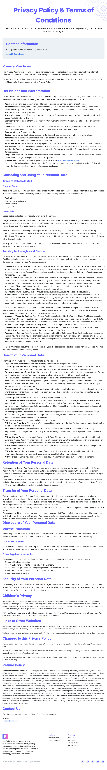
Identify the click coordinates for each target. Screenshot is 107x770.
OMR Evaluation (53, 737)
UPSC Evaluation (54, 740)
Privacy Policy (73, 743)
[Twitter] (82, 761)
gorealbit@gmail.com (15, 54)
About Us (71, 737)
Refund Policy (73, 745)
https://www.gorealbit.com (68, 160)
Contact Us (72, 740)
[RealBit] (21, 736)
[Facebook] (92, 761)
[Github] (87, 761)
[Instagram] (97, 761)
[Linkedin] (102, 761)
